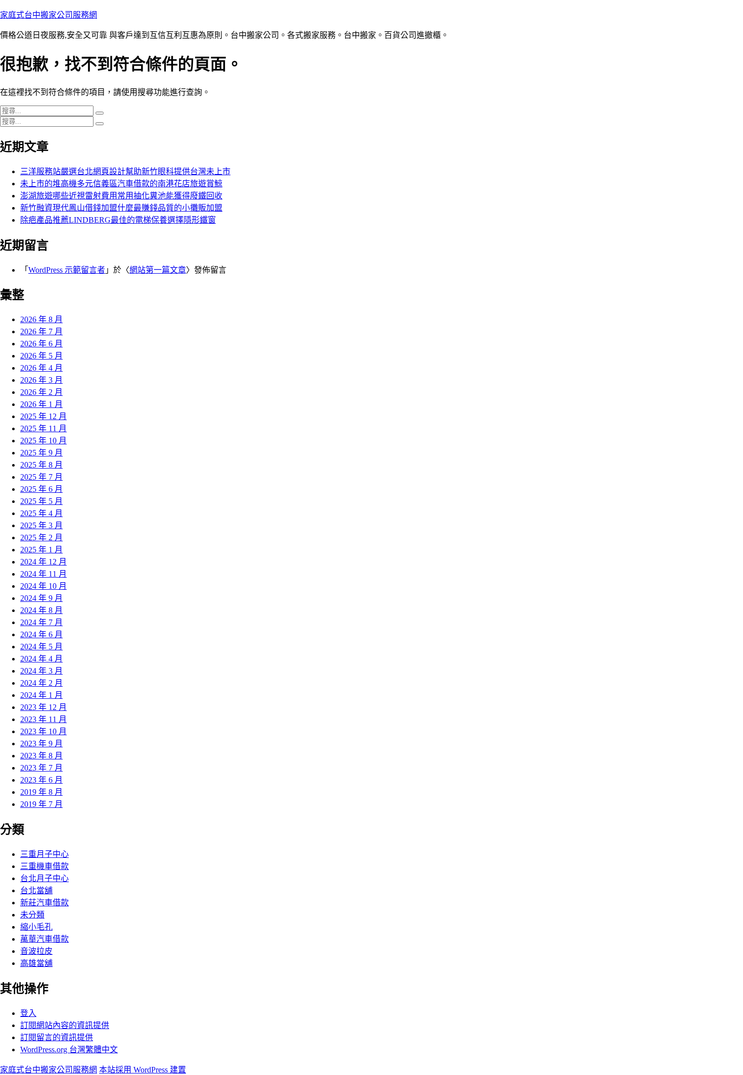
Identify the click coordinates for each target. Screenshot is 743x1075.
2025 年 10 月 (43, 440)
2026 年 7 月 (41, 331)
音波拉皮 (36, 951)
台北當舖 (36, 890)
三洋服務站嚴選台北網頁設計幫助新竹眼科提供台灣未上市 (125, 171)
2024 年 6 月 (41, 634)
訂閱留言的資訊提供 (56, 1037)
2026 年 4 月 (41, 368)
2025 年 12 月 (43, 416)
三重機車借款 (44, 866)
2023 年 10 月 (43, 731)
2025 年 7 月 (41, 477)
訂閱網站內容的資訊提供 (64, 1025)
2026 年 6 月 (41, 343)
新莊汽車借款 (44, 902)
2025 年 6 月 (41, 489)
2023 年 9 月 (41, 743)
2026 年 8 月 (41, 319)
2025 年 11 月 (43, 428)
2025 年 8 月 (41, 464)
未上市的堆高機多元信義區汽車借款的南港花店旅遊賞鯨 (121, 183)
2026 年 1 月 (41, 404)
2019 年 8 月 (41, 792)
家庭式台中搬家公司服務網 (48, 15)
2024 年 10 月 (43, 586)
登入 (28, 1013)
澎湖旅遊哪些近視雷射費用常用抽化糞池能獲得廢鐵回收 (121, 195)
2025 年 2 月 (41, 537)
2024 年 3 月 (41, 671)
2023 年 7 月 (41, 767)
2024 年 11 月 (43, 574)
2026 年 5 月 (41, 355)
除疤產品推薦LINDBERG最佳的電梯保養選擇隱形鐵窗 (118, 220)
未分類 (32, 914)
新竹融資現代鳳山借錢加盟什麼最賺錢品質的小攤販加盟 (121, 207)
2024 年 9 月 (41, 598)
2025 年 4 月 (41, 513)
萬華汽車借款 (44, 939)
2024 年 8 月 (41, 610)
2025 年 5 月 (41, 501)
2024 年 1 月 (41, 695)
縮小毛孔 (36, 927)
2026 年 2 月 (41, 392)
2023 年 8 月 (41, 755)
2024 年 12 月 (43, 561)
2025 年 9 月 (41, 452)
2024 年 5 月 (41, 646)
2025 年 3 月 (41, 525)
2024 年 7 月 (41, 622)
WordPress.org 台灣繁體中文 (69, 1049)
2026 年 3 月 (41, 380)
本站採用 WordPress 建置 (142, 1069)
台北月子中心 (44, 878)
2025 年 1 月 (41, 549)
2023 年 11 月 (43, 719)
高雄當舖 (36, 963)
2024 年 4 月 (41, 658)
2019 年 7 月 (41, 804)
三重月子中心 (44, 854)
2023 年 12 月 (43, 707)
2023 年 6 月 (41, 780)
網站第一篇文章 (157, 270)
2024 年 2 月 (41, 683)
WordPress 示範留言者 (66, 270)
